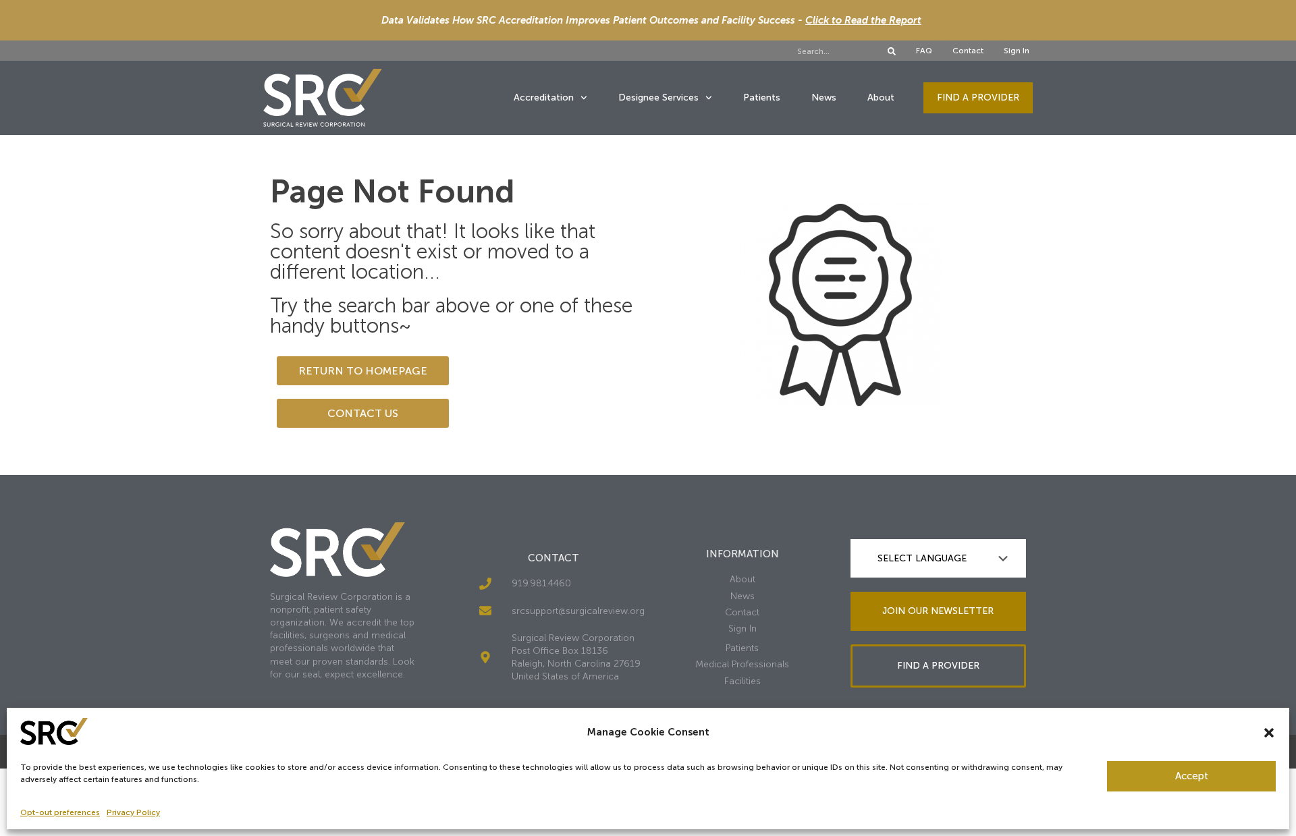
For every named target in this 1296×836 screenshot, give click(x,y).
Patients (761, 97)
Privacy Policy (133, 812)
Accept (1191, 776)
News (823, 97)
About (880, 97)
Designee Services (658, 97)
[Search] (891, 51)
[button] (1269, 733)
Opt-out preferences (60, 812)
